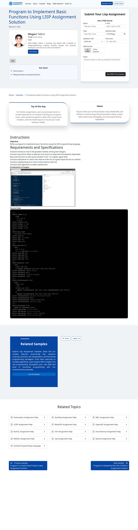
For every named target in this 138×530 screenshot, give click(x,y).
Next (75, 338)
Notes (85, 57)
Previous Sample (26, 465)
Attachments (87, 46)
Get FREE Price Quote (115, 74)
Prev (67, 338)
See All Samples (34, 374)
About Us (68, 4)
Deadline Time (88, 39)
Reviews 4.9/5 (107, 3)
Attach (87, 51)
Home (11, 95)
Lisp (12, 61)
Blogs (49, 4)
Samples (42, 4)
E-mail (107, 23)
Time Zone (109, 39)
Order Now (119, 3)
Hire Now (33, 51)
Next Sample (111, 465)
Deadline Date (110, 31)
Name (85, 23)
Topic (85, 31)
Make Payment (58, 4)
